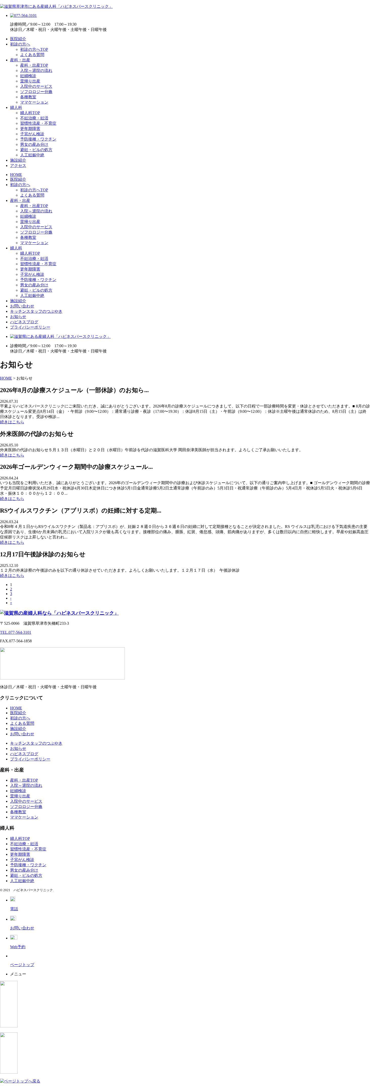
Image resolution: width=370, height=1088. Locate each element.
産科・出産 (20, 60)
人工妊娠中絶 (32, 155)
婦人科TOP (30, 113)
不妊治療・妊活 (34, 118)
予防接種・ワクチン (38, 139)
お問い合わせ (22, 306)
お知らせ (18, 316)
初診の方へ (20, 44)
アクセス (18, 165)
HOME (16, 174)
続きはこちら (12, 422)
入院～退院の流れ (36, 70)
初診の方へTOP (34, 49)
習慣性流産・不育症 (38, 123)
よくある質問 (32, 55)
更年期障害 (30, 128)
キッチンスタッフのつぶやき (36, 311)
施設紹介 (18, 160)
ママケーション (34, 102)
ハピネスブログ (24, 322)
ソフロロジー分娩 (36, 91)
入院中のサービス (36, 86)
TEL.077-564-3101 (15, 632)
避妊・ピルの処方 (36, 150)
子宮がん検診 (32, 134)
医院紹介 (18, 39)
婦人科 (16, 107)
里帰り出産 (30, 81)
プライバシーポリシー (30, 327)
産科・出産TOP (34, 65)
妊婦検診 (28, 76)
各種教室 (28, 97)
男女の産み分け (34, 144)
